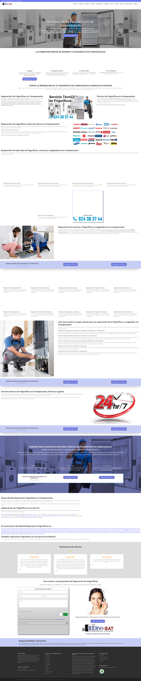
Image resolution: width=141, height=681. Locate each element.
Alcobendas (13, 528)
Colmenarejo (131, 528)
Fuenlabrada (44, 529)
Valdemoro (84, 532)
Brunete (71, 528)
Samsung (92, 669)
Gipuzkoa (23, 515)
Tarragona (8, 517)
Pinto (80, 531)
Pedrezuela (70, 531)
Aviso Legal (102, 655)
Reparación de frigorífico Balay (40, 288)
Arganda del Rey (43, 528)
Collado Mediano (113, 528)
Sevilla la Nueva (20, 532)
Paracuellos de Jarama (61, 531)
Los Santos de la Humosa (119, 529)
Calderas (135, 3)
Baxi (88, 656)
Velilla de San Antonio (119, 532)
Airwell (76, 656)
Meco (2, 531)
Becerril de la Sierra (58, 528)
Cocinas (121, 3)
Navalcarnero (48, 531)
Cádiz (66, 514)
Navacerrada (37, 531)
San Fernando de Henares (124, 531)
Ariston (85, 656)
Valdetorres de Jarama (99, 532)
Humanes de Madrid (91, 529)
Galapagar (58, 529)
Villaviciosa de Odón (36, 533)
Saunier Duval (87, 669)
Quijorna (96, 531)
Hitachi (83, 662)
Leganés (105, 529)
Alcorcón (17, 528)
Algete (27, 528)
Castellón (73, 514)
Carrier (78, 657)
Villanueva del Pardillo (23, 533)
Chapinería (95, 528)
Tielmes (30, 532)
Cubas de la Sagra (4, 529)
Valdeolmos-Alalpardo (90, 532)
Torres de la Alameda (68, 532)
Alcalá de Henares (7, 528)
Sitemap (101, 660)
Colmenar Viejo (125, 528)
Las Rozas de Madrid (99, 529)
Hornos (111, 3)
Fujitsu (79, 660)
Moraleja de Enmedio (15, 531)
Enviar (65, 614)
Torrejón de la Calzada (46, 532)
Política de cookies (103, 658)
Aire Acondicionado (128, 3)
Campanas (117, 3)
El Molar (24, 529)
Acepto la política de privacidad (26, 611)
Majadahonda (130, 529)
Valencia (26, 517)
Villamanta (134, 532)
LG (81, 665)
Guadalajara (18, 515)
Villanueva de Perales (14, 533)
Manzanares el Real (137, 529)
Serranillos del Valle (13, 532)
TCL (80, 670)
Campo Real (84, 528)
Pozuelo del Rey (92, 531)
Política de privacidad (104, 657)
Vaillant (79, 672)
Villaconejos (125, 532)
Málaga (52, 515)
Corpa (135, 528)
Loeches (108, 529)
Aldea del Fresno (22, 528)
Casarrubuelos (90, 528)
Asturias (44, 514)
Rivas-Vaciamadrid (106, 531)
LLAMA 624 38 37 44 (70, 35)
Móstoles (33, 531)
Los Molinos (112, 529)
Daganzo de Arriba (11, 529)
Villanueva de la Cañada (5, 533)
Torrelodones (61, 532)
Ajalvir (2, 528)
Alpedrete (30, 528)
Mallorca (55, 515)
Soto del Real (26, 532)
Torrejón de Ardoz (38, 532)
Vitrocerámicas (99, 3)
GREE (86, 660)
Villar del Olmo (30, 533)
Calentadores (106, 3)
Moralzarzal (22, 531)
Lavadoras (75, 3)
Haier (77, 662)
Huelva (26, 515)
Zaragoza (40, 517)
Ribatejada (101, 531)
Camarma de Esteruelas (77, 528)
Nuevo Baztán (54, 531)
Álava (31, 514)
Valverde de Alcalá (111, 532)
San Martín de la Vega (134, 531)
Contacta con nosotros (119, 264)
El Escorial (21, 529)
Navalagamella (43, 531)
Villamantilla (138, 532)
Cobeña (108, 528)
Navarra (61, 515)
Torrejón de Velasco (54, 532)
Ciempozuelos (104, 528)
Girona (11, 515)
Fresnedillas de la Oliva (31, 529)
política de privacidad (61, 619)
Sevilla (2, 517)
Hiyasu (86, 662)
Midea (92, 665)
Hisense (79, 662)
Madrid (49, 515)
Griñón (64, 529)
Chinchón (99, 528)
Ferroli (76, 660)
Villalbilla (129, 532)
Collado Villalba (119, 528)
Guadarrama (76, 529)
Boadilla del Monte (66, 528)
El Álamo (17, 529)
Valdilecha (105, 532)
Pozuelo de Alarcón (84, 531)
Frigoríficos (81, 3)
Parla (66, 531)
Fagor (92, 659)
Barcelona (57, 514)
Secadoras (93, 3)
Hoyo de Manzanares (83, 529)
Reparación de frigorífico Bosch (95, 288)
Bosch (73, 657)
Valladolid (30, 517)
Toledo (23, 517)
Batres (53, 528)
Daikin (76, 659)
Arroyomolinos (49, 528)
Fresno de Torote (39, 529)
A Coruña (28, 514)
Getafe (62, 529)
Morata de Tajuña (28, 531)
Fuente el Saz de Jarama (51, 529)
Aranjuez (38, 528)
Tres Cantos (74, 532)
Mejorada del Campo (7, 531)
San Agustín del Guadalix (114, 531)
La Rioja (34, 515)
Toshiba (73, 672)
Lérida (44, 515)
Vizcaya (33, 517)
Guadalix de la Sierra (70, 529)
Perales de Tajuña (75, 531)
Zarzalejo (42, 533)
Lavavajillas (87, 3)
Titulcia (33, 532)
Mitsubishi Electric (75, 666)
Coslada (137, 528)
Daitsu (78, 659)
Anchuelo (34, 528)
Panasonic (84, 667)
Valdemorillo (79, 532)
